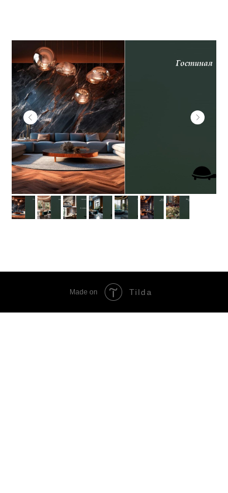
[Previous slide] (30, 117)
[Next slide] (198, 117)
